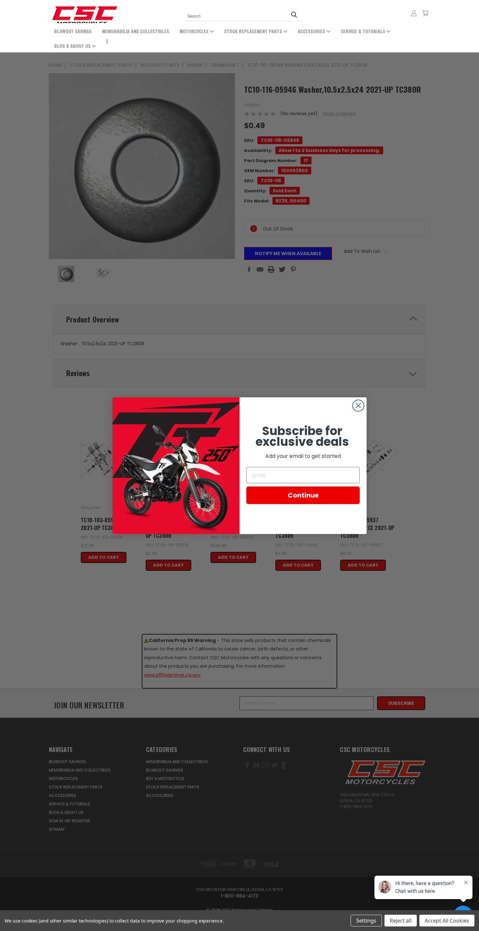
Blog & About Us (73, 45)
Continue (303, 495)
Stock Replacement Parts (253, 31)
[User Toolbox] (414, 13)
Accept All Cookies (447, 920)
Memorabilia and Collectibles (135, 31)
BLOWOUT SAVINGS (73, 31)
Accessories (312, 31)
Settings (366, 920)
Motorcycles (195, 31)
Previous (32, 911)
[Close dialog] (358, 405)
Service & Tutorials (363, 31)
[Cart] (425, 13)
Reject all (401, 920)
